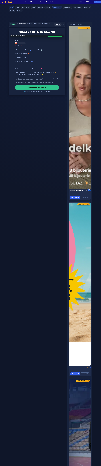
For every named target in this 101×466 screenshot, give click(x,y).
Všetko (11, 7)
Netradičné (19, 10)
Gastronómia (87, 7)
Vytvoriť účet (57, 24)
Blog (47, 1)
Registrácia (97, 1)
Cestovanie (48, 7)
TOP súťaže (33, 1)
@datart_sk (29, 50)
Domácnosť (40, 7)
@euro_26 (31, 61)
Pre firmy (52, 1)
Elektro (33, 7)
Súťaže (26, 1)
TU (42, 79)
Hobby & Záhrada (25, 7)
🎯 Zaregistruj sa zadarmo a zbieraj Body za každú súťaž (37, 91)
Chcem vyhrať (75, 197)
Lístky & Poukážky (57, 7)
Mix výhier (12, 10)
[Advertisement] (50, 17)
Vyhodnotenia (41, 1)
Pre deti (17, 7)
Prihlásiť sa (89, 1)
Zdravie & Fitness (77, 7)
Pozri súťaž (85, 197)
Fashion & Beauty (67, 7)
